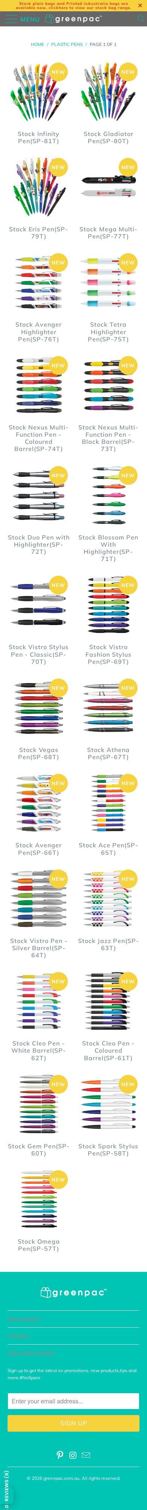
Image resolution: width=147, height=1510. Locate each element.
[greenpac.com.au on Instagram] (73, 1456)
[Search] (142, 18)
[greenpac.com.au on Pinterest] (60, 1456)
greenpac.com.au (61, 1478)
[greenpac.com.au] (73, 18)
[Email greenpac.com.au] (86, 1456)
